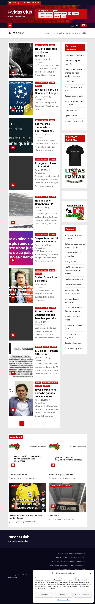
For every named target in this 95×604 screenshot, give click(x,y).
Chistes (38, 347)
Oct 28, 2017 (43, 245)
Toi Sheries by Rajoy (74, 348)
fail (69, 13)
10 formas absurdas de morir (76, 553)
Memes (52, 45)
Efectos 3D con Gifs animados (63, 561)
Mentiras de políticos (50, 382)
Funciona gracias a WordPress (19, 575)
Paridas (75, 13)
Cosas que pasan (41, 45)
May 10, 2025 (56, 478)
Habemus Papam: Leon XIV (61, 474)
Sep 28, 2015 (43, 400)
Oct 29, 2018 (43, 134)
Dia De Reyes (71, 110)
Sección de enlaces (73, 343)
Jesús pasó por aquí (74, 96)
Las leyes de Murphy (74, 279)
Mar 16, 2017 (43, 284)
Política (38, 86)
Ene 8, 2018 (42, 208)
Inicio (47, 33)
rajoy (63, 16)
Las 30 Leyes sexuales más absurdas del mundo (74, 270)
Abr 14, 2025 (16, 522)
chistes (57, 16)
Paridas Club (20, 12)
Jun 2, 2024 (56, 519)
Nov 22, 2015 (43, 358)
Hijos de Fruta (71, 115)
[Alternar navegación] (72, 25)
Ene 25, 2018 (43, 170)
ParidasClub (30, 478)
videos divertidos (60, 13)
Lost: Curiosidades (73, 284)
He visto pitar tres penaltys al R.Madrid (46, 52)
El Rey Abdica (71, 261)
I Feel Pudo (69, 81)
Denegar (63, 595)
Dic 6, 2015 (42, 322)
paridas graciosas (45, 16)
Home (60, 553)
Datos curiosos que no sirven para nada (71, 557)
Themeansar (12, 577)
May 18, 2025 (17, 478)
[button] (90, 573)
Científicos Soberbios (74, 55)
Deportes (14, 486)
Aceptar (44, 595)
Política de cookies (63, 600)
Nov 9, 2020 (43, 59)
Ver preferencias (82, 595)
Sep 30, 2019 (43, 97)
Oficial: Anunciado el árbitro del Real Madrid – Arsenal (74, 72)
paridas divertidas (45, 13)
